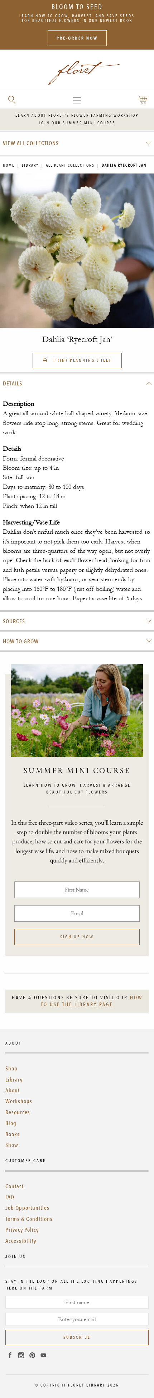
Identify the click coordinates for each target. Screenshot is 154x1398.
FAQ (9, 1197)
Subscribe (77, 1337)
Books (12, 1134)
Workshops (18, 1101)
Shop (11, 1069)
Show (11, 1145)
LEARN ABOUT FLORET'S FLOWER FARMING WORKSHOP (77, 115)
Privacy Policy (22, 1230)
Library (30, 165)
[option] (77, 250)
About (12, 1090)
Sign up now (77, 937)
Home (9, 165)
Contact (14, 1186)
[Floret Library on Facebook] (10, 1356)
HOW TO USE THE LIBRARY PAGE (92, 1001)
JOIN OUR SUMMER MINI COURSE (77, 123)
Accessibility (20, 1241)
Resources (17, 1112)
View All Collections (31, 143)
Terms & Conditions (29, 1219)
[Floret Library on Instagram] (21, 1356)
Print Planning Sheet (81, 360)
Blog (10, 1123)
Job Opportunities (27, 1208)
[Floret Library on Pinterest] (32, 1356)
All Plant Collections (70, 165)
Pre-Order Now (77, 38)
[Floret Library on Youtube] (43, 1356)
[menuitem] (77, 143)
